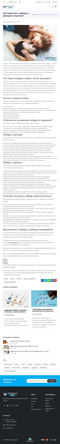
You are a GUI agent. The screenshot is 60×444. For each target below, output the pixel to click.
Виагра (6, 278)
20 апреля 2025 (10, 314)
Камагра (45, 364)
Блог (32, 404)
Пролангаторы (16, 367)
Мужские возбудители (29, 278)
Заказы (47, 403)
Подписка (52, 380)
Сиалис (12, 278)
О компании (34, 398)
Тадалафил (35, 367)
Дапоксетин (38, 364)
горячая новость (8, 364)
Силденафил (25, 367)
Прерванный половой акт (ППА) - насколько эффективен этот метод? (29, 351)
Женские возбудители (9, 282)
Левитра (19, 278)
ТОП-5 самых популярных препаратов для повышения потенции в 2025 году (43, 311)
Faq (32, 406)
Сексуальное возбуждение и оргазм (20, 341)
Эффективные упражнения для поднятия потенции (24, 346)
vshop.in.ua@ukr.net (11, 425)
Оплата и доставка (36, 409)
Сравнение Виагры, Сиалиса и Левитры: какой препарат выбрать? (15, 312)
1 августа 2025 (37, 314)
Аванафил (53, 364)
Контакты (33, 401)
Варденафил (43, 367)
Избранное (48, 405)
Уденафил (7, 367)
